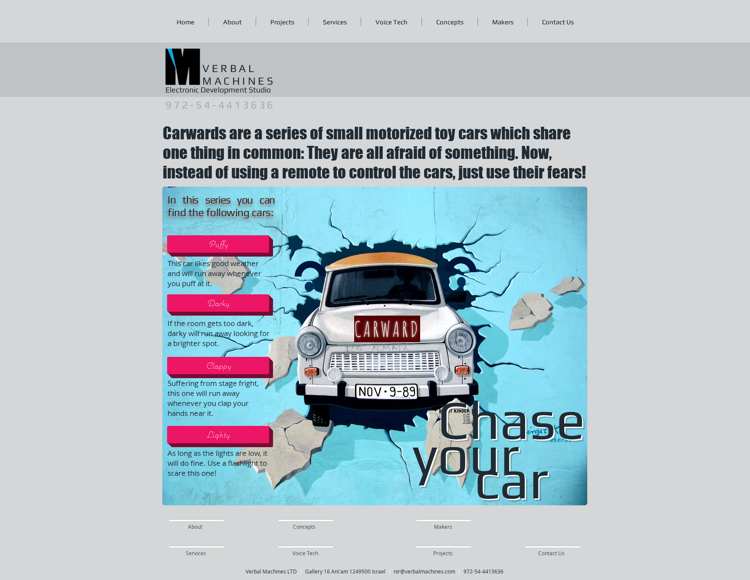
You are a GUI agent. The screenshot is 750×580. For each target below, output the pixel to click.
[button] (218, 244)
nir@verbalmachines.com (424, 571)
